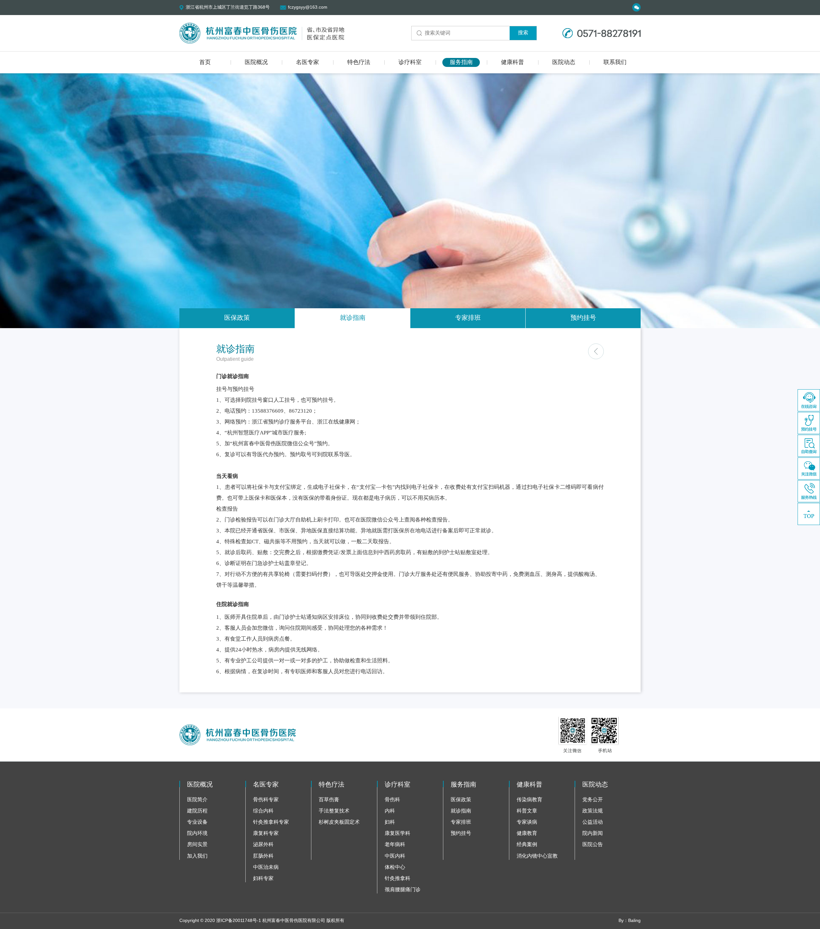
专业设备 (197, 822)
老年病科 (395, 844)
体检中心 (395, 867)
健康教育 (527, 833)
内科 (390, 811)
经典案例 (527, 844)
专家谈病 (527, 822)
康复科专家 (266, 833)
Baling (634, 920)
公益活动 (592, 822)
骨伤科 (392, 800)
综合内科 (263, 811)
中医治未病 (266, 867)
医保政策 (237, 318)
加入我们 (197, 856)
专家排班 (468, 318)
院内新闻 (592, 833)
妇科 (390, 822)
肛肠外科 (263, 856)
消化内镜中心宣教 (537, 856)
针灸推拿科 (397, 878)
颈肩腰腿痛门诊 (403, 890)
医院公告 (592, 844)
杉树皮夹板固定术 (339, 822)
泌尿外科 (263, 844)
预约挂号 (583, 318)
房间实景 (197, 844)
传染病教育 (529, 800)
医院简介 (197, 800)
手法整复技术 (334, 811)
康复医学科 (397, 833)
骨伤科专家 (266, 800)
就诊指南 (352, 318)
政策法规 (592, 811)
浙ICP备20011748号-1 (238, 920)
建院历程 (197, 811)
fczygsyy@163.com (307, 7)
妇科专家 (263, 878)
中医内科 (395, 856)
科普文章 (527, 811)
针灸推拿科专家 (271, 822)
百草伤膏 (329, 800)
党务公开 (592, 800)
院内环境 (197, 833)
